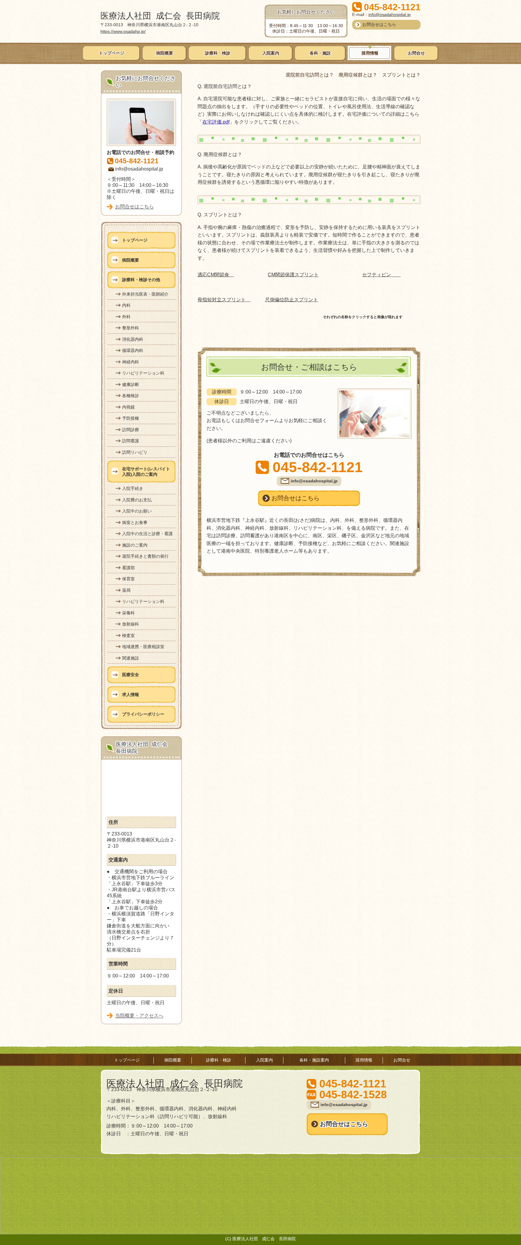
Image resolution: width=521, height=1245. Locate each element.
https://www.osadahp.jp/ (123, 31)
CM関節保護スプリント (293, 274)
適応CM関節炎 (215, 274)
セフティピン (381, 274)
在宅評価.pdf (215, 121)
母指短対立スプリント (224, 299)
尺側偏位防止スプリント (291, 299)
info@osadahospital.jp (389, 14)
